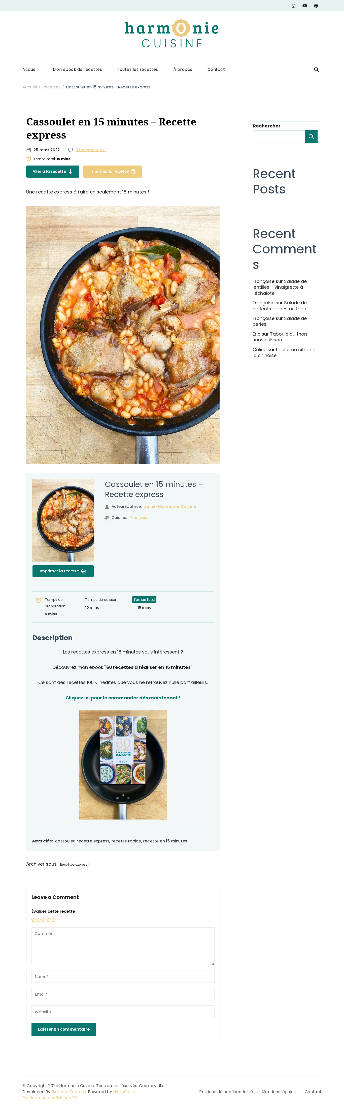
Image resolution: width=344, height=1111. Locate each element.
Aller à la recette (49, 171)
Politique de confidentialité (50, 1098)
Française (139, 517)
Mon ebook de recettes (77, 69)
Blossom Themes (69, 1092)
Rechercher (267, 126)
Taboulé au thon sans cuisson (280, 337)
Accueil (30, 69)
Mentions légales (279, 1092)
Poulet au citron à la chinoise (284, 352)
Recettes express (73, 864)
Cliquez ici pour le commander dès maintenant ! (123, 698)
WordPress (124, 1092)
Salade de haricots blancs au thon (280, 306)
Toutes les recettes (137, 69)
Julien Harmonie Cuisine (170, 506)
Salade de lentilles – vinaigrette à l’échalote (280, 287)
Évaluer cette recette (53, 911)
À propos (182, 69)
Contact (216, 69)
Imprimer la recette (109, 171)
